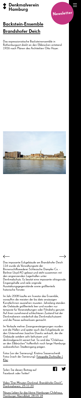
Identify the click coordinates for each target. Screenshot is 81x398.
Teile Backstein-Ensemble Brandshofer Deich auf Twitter (64, 369)
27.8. (78, 381)
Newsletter (62, 13)
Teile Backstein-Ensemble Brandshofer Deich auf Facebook (55, 369)
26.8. (78, 362)
